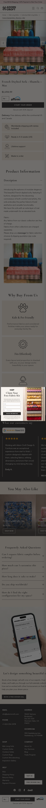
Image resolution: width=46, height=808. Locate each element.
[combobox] (5, 410)
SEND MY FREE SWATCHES (12, 413)
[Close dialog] (44, 388)
